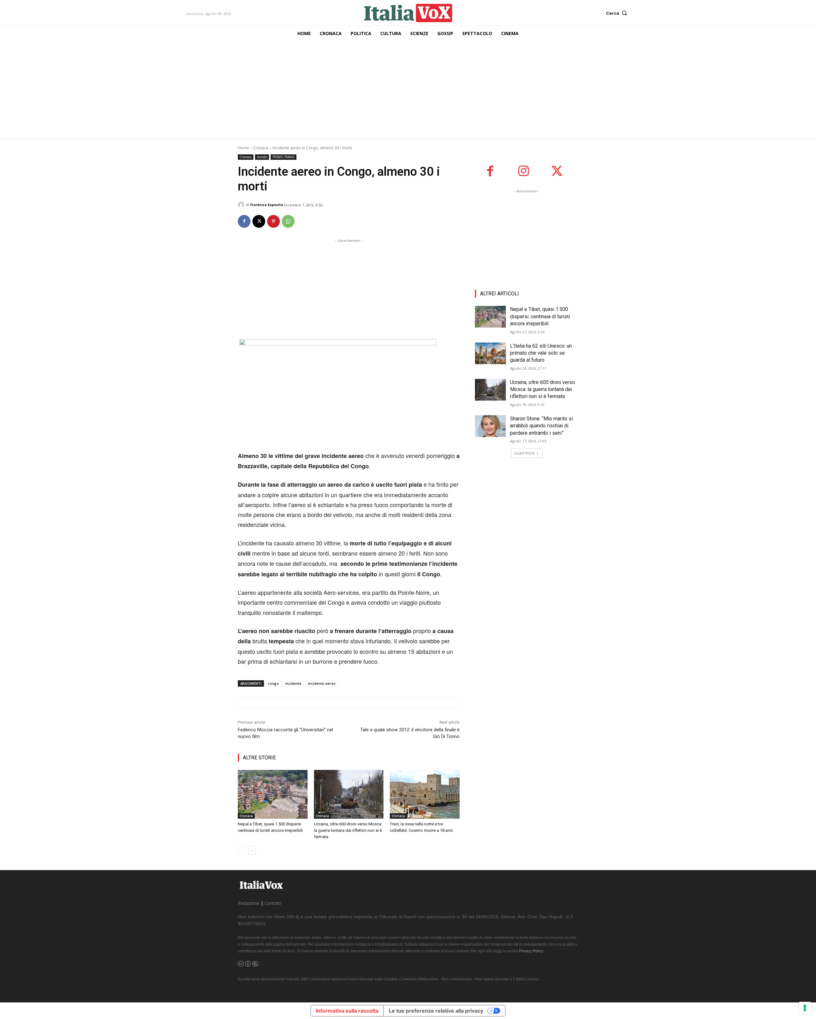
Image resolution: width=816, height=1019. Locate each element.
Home (243, 148)
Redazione (248, 903)
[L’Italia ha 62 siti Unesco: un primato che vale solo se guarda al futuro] (490, 353)
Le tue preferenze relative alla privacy (436, 1011)
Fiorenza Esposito (266, 204)
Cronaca (260, 148)
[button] (618, 13)
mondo (262, 157)
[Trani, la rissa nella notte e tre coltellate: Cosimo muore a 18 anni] (425, 794)
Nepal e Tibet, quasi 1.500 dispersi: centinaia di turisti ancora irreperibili (540, 316)
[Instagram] (523, 171)
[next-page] (252, 850)
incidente (293, 683)
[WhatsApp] (288, 221)
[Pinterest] (273, 221)
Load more (524, 453)
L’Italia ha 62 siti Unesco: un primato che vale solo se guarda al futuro (541, 353)
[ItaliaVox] (408, 13)
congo (273, 683)
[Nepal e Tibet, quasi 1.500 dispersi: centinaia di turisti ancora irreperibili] (273, 794)
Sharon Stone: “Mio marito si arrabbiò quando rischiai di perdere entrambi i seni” (541, 426)
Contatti (273, 903)
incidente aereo (322, 683)
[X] (258, 221)
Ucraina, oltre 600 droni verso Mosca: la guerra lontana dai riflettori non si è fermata (348, 830)
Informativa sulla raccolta (347, 1011)
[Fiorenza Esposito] (242, 205)
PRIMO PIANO (284, 157)
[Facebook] (244, 221)
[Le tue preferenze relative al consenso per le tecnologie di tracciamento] (805, 1008)
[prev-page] (242, 850)
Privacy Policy (531, 951)
